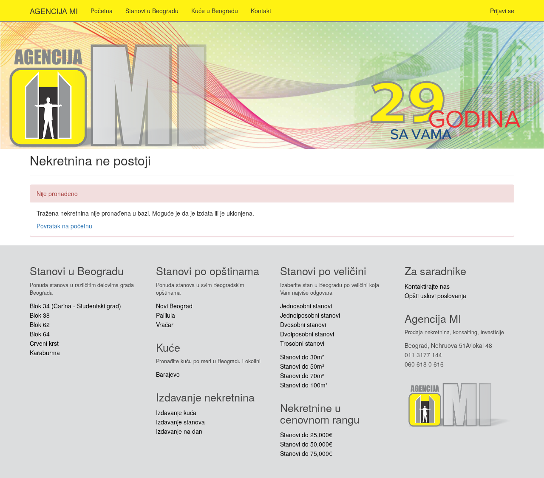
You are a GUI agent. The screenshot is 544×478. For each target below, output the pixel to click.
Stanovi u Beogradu (151, 10)
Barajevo (168, 374)
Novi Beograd (174, 306)
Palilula (165, 315)
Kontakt (261, 10)
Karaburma (45, 352)
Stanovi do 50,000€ (306, 444)
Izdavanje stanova (180, 422)
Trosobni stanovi (302, 343)
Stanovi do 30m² (302, 357)
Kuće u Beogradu (214, 10)
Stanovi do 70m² (302, 375)
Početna (102, 10)
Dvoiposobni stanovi (307, 334)
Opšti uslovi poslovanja (435, 295)
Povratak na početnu (64, 226)
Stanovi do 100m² (304, 385)
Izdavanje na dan (179, 431)
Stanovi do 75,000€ (306, 453)
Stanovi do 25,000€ (306, 434)
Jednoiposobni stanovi (310, 315)
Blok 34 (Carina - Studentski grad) (75, 306)
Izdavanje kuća (176, 412)
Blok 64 (40, 334)
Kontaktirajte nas (427, 286)
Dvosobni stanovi (303, 324)
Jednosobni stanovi (306, 306)
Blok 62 (40, 324)
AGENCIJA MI (54, 10)
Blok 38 (40, 315)
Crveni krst (44, 343)
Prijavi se (502, 10)
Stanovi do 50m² (302, 366)
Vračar (164, 324)
